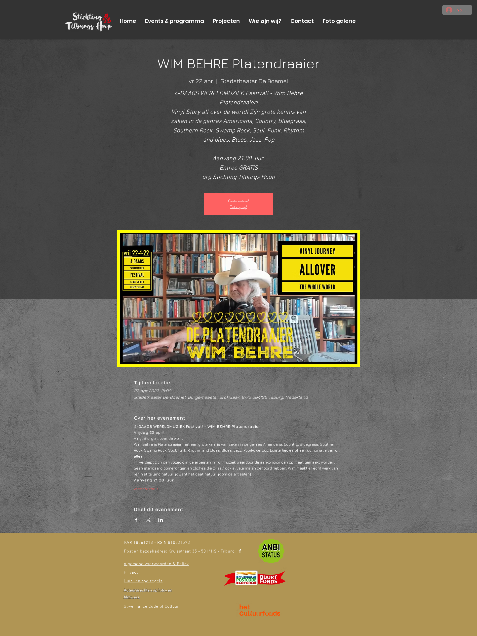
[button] (174, 21)
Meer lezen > (146, 488)
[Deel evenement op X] (148, 520)
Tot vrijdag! (238, 207)
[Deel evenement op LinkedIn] (160, 520)
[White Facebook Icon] (240, 551)
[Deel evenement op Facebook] (136, 520)
